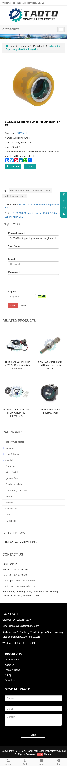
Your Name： (15, 246)
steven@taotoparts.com (22, 586)
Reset (24, 305)
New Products (12, 659)
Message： (14, 272)
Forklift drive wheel (19, 190)
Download (10, 680)
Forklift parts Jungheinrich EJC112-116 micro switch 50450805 (16, 365)
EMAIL (30, 166)
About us (9, 664)
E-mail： (12, 259)
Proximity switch (13, 484)
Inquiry (41, 764)
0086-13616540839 (25, 580)
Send (13, 305)
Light (7, 514)
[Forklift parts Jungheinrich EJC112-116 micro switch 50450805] (16, 344)
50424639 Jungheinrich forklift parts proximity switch (50, 365)
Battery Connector (14, 441)
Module (9, 496)
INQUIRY (14, 166)
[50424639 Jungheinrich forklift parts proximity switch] (50, 344)
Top (58, 764)
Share (8, 764)
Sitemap (47, 754)
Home (12, 46)
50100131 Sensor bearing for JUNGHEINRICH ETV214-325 (16, 412)
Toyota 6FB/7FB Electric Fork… (21, 541)
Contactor (10, 466)
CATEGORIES (11, 29)
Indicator (9, 448)
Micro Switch (11, 472)
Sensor (9, 502)
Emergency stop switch (17, 490)
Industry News (12, 669)
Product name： (17, 233)
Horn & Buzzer (12, 454)
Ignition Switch (12, 478)
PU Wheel (38, 46)
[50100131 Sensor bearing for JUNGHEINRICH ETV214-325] (16, 391)
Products (24, 46)
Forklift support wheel (15, 196)
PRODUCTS (13, 654)
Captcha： (14, 291)
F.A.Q (8, 675)
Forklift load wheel (41, 190)
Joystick (9, 460)
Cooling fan (11, 508)
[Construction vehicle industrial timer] (50, 391)
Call (25, 764)
